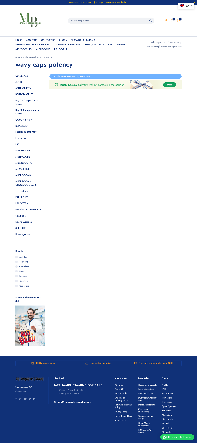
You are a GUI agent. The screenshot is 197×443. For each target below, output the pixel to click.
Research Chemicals (147, 384)
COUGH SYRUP (23, 120)
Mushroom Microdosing (143, 410)
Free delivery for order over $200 (156, 363)
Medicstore (24, 285)
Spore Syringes (23, 222)
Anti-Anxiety (167, 393)
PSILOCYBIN (21, 203)
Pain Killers (167, 397)
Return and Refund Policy (123, 406)
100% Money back (45, 363)
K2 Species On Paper (145, 431)
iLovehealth (24, 276)
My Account (120, 420)
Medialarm (23, 281)
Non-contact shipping (100, 363)
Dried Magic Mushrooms (144, 424)
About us (119, 384)
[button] (177, 437)
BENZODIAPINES (24, 94)
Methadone (167, 414)
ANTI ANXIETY (23, 88)
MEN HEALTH (22, 150)
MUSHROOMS (23, 175)
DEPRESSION (22, 126)
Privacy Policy (121, 411)
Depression (167, 402)
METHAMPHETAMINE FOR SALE (78, 385)
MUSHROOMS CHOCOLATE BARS (26, 183)
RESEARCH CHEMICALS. (28, 209)
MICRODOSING (23, 163)
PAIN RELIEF (21, 197)
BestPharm (24, 256)
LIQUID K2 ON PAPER (26, 132)
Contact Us (119, 389)
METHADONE (22, 157)
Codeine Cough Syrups (145, 417)
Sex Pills (166, 423)
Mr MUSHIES (22, 169)
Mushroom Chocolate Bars (148, 399)
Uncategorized (23, 234)
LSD (17, 144)
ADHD (18, 82)
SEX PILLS (20, 215)
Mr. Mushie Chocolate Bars (169, 433)
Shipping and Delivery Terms (121, 399)
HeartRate (23, 261)
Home (17, 57)
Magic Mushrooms (146, 404)
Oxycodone (21, 191)
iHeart (21, 271)
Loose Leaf (21, 138)
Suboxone (166, 410)
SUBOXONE (21, 228)
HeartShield (24, 266)
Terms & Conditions (123, 416)
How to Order (121, 393)
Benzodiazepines (146, 389)
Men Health (167, 419)
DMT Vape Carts (146, 393)
